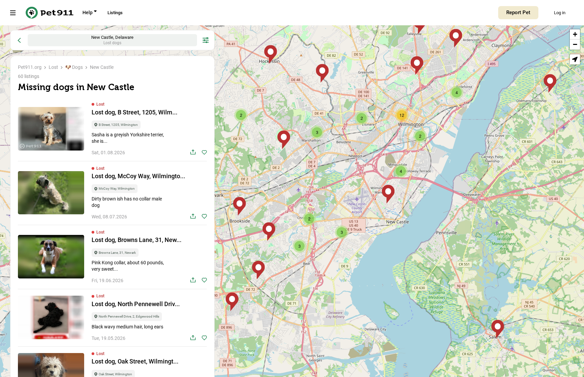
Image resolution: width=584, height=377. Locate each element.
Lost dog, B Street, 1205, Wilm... (134, 112)
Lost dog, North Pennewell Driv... (136, 304)
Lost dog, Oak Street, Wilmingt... (135, 361)
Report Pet (518, 12)
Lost (53, 67)
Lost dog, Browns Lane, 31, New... (136, 240)
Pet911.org (30, 67)
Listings (115, 12)
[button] (497, 329)
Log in (559, 12)
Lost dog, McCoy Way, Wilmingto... (138, 176)
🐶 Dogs (74, 67)
